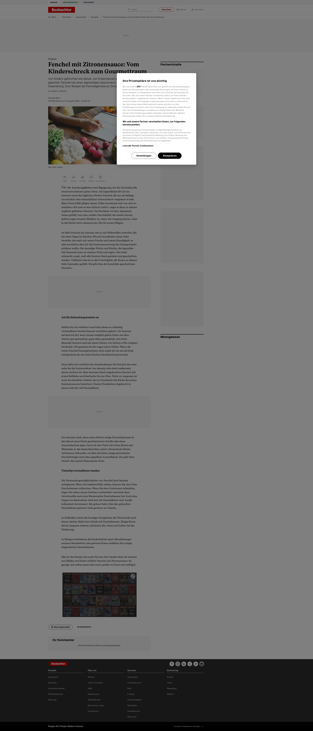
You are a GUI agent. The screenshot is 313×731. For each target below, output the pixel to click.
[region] (156, 119)
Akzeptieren (170, 155)
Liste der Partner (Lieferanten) (138, 146)
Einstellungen (143, 155)
